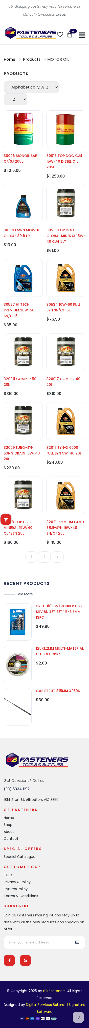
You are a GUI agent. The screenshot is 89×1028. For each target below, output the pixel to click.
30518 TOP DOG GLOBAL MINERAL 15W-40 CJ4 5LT (65, 236)
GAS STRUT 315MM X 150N (58, 690)
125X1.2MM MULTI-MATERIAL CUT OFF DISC (60, 651)
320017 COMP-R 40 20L (63, 381)
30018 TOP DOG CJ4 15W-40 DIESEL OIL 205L (64, 161)
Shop (8, 824)
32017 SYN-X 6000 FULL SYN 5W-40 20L (63, 450)
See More (25, 594)
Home (9, 59)
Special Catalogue (19, 856)
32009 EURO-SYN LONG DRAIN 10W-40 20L (22, 453)
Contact (11, 838)
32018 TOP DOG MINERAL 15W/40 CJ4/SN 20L (18, 527)
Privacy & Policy (17, 881)
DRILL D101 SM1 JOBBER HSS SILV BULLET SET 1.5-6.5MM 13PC (59, 612)
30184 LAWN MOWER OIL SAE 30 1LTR (21, 233)
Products (32, 59)
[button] (70, 34)
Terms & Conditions (21, 895)
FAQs (8, 875)
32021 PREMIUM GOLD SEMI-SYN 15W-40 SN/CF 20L (65, 527)
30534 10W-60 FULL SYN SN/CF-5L (63, 307)
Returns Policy (16, 888)
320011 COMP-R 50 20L (20, 381)
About (9, 831)
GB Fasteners (54, 990)
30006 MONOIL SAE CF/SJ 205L (20, 158)
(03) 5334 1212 (17, 788)
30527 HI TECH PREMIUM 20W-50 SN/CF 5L (19, 310)
